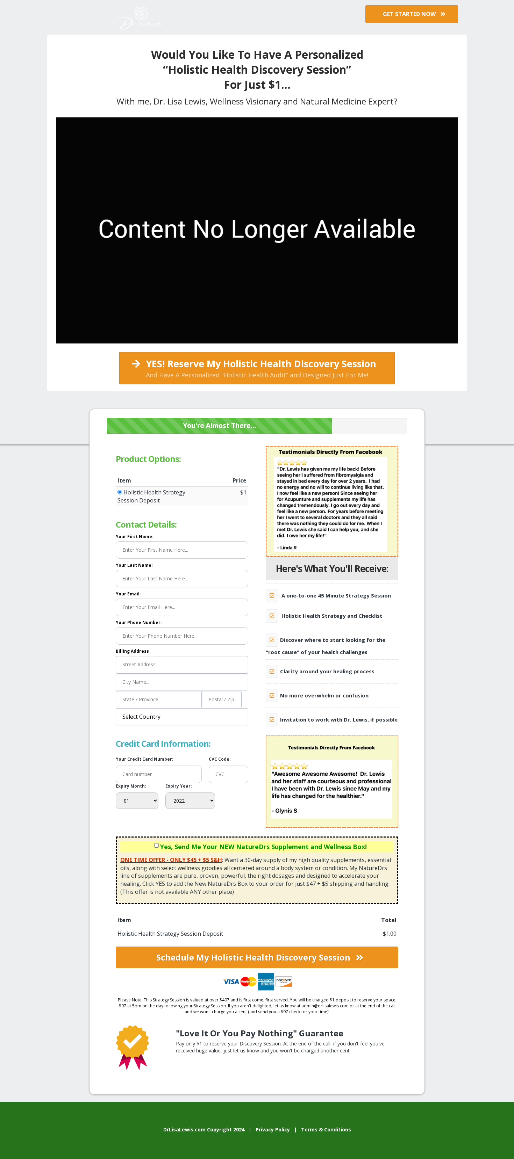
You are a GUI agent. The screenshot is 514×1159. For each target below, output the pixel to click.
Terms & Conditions (326, 1129)
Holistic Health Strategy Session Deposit (151, 496)
